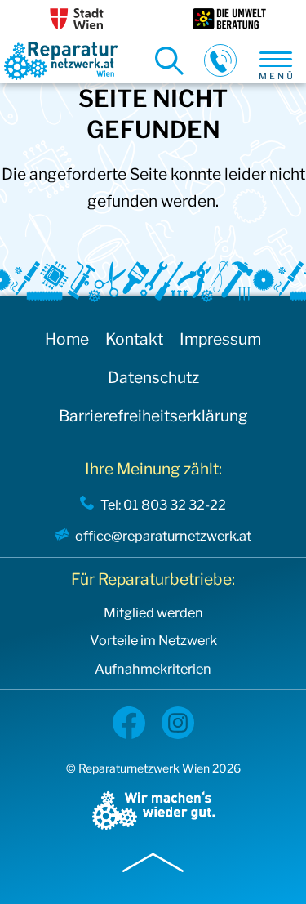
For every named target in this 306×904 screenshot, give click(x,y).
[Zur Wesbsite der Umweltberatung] (229, 18)
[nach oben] (153, 859)
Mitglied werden (153, 613)
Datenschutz (153, 377)
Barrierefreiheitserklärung (153, 415)
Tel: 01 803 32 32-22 (163, 505)
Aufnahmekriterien (153, 669)
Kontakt (134, 339)
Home (67, 339)
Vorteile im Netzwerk (153, 640)
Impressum (220, 339)
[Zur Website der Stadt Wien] (76, 18)
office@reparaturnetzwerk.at (163, 536)
